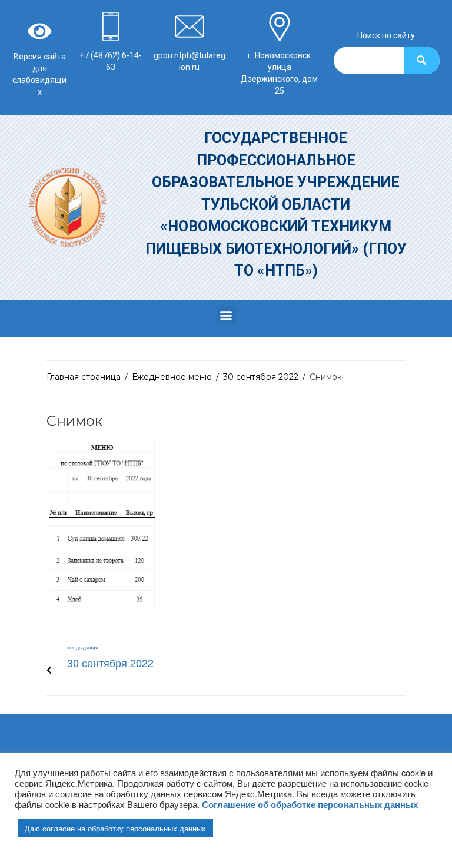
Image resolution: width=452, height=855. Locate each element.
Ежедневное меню (172, 377)
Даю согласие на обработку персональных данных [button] (115, 828)
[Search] (422, 60)
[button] (226, 315)
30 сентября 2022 (260, 377)
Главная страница (83, 377)
